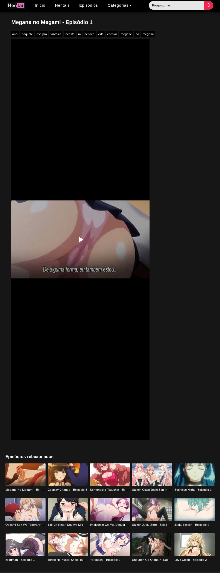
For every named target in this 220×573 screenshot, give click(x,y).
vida (101, 34)
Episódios (88, 5)
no (137, 34)
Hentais (62, 5)
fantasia (55, 34)
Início (40, 5)
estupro (42, 34)
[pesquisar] (208, 5)
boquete (27, 34)
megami (148, 34)
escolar (112, 34)
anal (15, 34)
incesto (70, 34)
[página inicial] (16, 6)
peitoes (89, 34)
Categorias (118, 5)
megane (126, 34)
